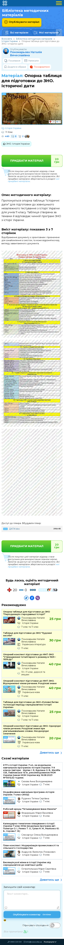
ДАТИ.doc (14, 528)
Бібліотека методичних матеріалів (34, 38)
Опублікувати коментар (32, 914)
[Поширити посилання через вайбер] (37, 598)
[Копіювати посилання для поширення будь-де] (26, 598)
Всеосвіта (6, 38)
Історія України (9, 41)
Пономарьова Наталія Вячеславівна (26, 54)
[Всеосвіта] (4, 3)
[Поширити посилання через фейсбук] (32, 598)
